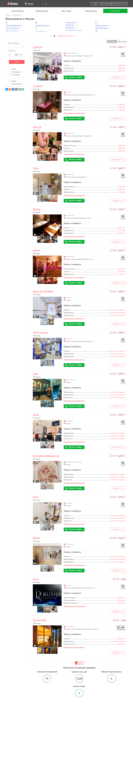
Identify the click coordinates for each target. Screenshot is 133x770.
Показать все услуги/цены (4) (74, 277)
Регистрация (107, 3)
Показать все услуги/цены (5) (74, 236)
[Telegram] (23, 90)
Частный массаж (18, 11)
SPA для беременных (13, 25)
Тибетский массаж (102, 28)
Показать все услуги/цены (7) (74, 154)
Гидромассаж (40, 31)
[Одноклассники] (10, 90)
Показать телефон (75, 77)
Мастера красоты (42, 11)
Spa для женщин (12, 28)
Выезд (14, 81)
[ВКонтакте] (6, 90)
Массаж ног (70, 25)
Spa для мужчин (12, 30)
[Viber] (16, 90)
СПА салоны (115, 11)
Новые (14, 69)
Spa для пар (10, 33)
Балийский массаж (42, 25)
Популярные (16, 72)
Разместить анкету (120, 3)
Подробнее (117, 77)
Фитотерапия (100, 34)
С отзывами (16, 75)
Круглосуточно (17, 84)
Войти (96, 3)
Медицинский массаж (74, 30)
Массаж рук (70, 27)
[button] (47, 77)
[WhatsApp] (19, 90)
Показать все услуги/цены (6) (74, 113)
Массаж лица (70, 22)
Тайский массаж (101, 25)
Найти (17, 62)
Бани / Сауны (66, 11)
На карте (123, 41)
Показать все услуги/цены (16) (75, 606)
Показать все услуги (66, 36)
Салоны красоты (91, 11)
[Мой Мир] (13, 90)
